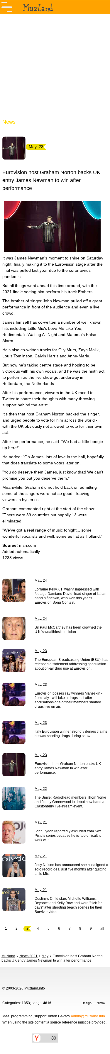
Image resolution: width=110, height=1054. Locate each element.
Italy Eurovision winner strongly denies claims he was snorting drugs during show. (71, 733)
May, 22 (41, 789)
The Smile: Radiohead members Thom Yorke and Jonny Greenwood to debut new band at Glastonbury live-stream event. (70, 801)
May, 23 (41, 651)
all (102, 928)
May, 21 (41, 822)
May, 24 (41, 580)
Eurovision (65, 264)
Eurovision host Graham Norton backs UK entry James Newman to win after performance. (68, 768)
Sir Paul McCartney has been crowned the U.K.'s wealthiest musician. (68, 629)
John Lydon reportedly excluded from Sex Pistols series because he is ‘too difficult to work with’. (68, 835)
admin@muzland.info (88, 1016)
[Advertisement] (55, 70)
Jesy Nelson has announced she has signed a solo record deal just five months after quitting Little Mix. (71, 869)
